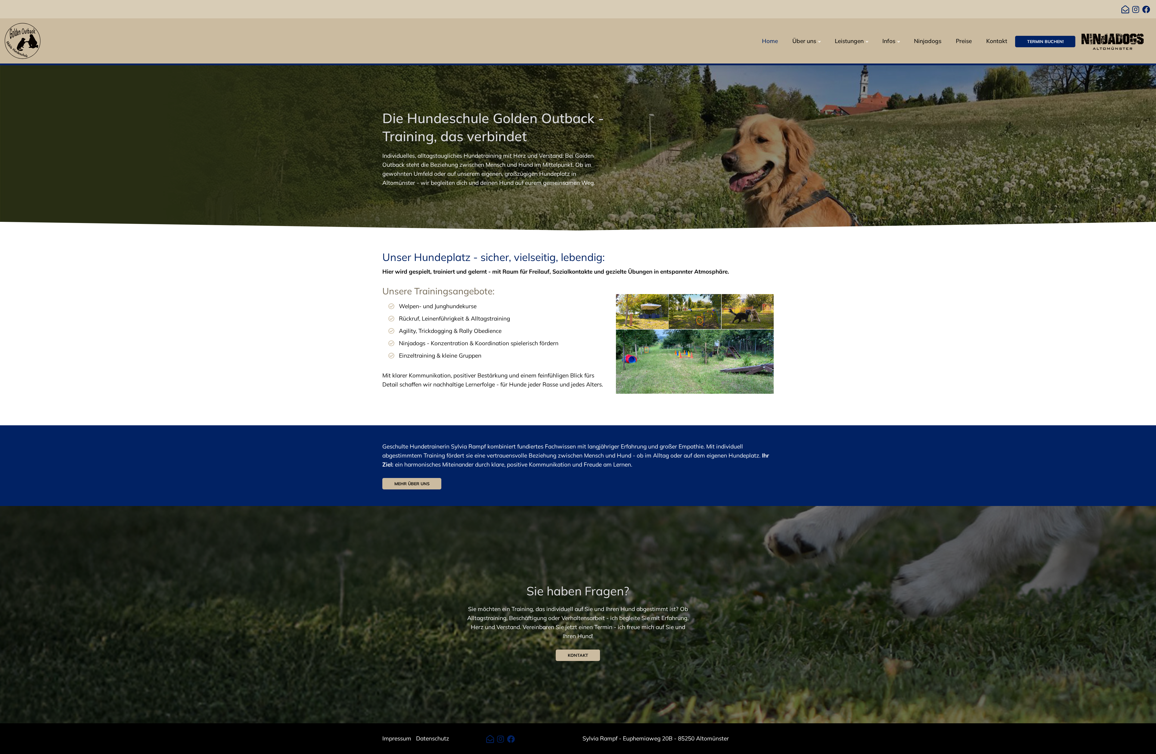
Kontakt (996, 41)
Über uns (804, 41)
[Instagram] (1136, 9)
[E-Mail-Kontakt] (1125, 9)
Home (770, 41)
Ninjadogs (927, 41)
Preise (964, 41)
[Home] (22, 40)
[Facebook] (1146, 9)
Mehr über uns (412, 483)
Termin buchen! (1045, 41)
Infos (888, 41)
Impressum (396, 738)
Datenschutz (432, 738)
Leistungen (849, 41)
